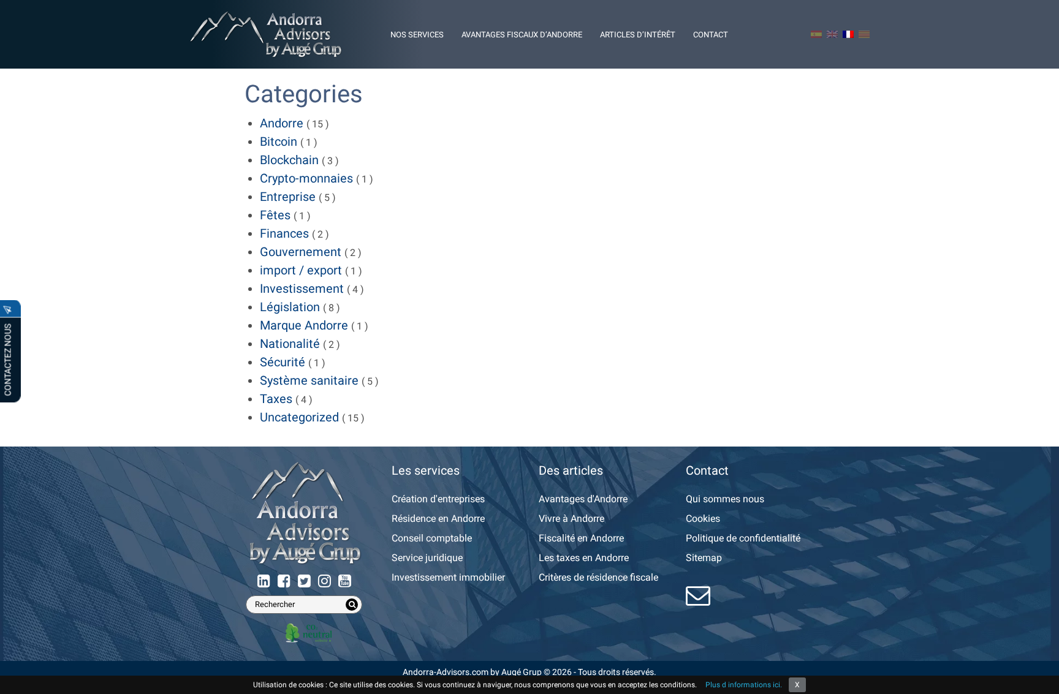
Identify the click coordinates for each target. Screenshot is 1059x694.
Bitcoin (278, 141)
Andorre (281, 123)
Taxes (276, 398)
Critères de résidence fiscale (598, 577)
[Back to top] (1040, 675)
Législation (290, 307)
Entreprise (288, 196)
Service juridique (427, 558)
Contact (710, 34)
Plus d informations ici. (743, 685)
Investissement (302, 288)
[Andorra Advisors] (266, 34)
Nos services (417, 34)
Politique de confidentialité (743, 538)
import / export (301, 270)
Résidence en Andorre (438, 518)
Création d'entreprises (438, 499)
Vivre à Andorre (571, 518)
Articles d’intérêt (637, 34)
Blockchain (289, 160)
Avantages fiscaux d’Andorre (521, 34)
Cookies (703, 518)
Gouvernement (300, 251)
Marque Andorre (304, 325)
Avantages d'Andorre (583, 499)
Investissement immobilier (448, 577)
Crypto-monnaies (306, 178)
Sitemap (704, 558)
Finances (284, 233)
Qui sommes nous (725, 499)
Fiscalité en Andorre (581, 538)
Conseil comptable (432, 538)
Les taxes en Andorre (584, 558)
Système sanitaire (309, 380)
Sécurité (282, 362)
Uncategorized (299, 417)
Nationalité (290, 343)
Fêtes (275, 215)
